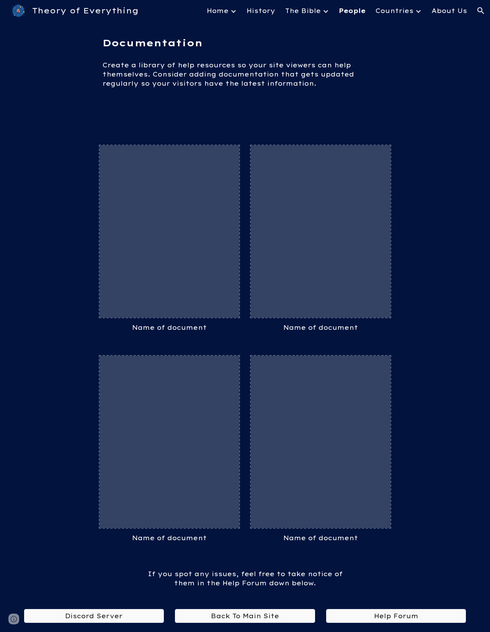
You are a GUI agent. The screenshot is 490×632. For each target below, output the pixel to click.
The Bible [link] (303, 11)
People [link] (352, 11)
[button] (481, 11)
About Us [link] (449, 11)
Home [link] (218, 11)
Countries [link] (394, 11)
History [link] (261, 11)
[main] (245, 43)
